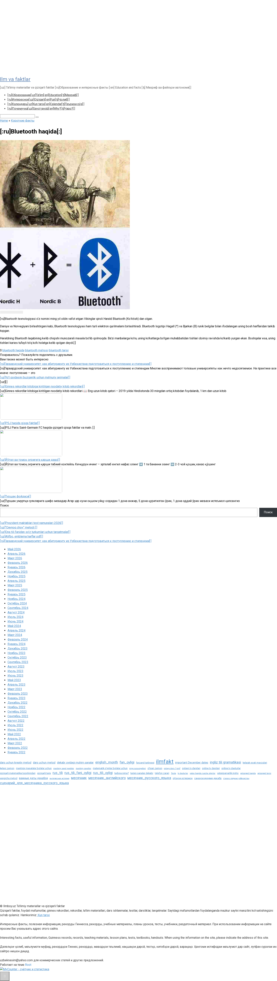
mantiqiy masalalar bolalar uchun (34, 768)
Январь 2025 (16, 594)
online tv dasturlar (231, 768)
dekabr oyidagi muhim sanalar (75, 762)
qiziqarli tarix (44, 773)
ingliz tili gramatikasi (225, 762)
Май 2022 (14, 734)
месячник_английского (107, 778)
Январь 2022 (16, 752)
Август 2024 (16, 612)
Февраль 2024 (18, 639)
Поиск (4, 505)
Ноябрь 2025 (16, 576)
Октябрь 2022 (17, 711)
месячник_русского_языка (149, 778)
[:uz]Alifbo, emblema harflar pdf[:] (21, 536)
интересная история (59, 778)
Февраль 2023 (18, 693)
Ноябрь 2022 (16, 707)
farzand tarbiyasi (145, 762)
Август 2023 (16, 666)
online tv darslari (211, 768)
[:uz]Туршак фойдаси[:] (15, 496)
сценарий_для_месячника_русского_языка (34, 783)
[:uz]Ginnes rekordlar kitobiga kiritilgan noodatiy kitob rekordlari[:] (42, 386)
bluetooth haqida (13, 350)
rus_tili (58, 773)
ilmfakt (165, 761)
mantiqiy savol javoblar (63, 768)
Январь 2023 (16, 698)
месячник (79, 778)
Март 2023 (15, 689)
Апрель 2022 (16, 739)
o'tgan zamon (155, 768)
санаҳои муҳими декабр (208, 778)
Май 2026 (14, 549)
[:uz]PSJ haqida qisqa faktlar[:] (20, 423)
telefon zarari (162, 773)
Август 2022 (16, 720)
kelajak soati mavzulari (255, 762)
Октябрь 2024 (17, 603)
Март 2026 (15, 558)
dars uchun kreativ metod (15, 762)
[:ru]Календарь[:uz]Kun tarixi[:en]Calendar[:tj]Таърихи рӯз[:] (46, 104)
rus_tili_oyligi (103, 773)
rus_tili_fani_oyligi (77, 773)
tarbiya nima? (121, 773)
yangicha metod (8, 778)
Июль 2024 (15, 617)
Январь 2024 (16, 644)
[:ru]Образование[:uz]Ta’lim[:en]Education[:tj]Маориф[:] (43, 95)
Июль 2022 (15, 725)
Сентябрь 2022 (18, 716)
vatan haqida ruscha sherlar (202, 773)
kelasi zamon (7, 768)
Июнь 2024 (15, 621)
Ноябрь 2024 (16, 599)
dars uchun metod (44, 762)
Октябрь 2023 (17, 657)
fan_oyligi (127, 762)
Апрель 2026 (16, 554)
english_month (106, 762)
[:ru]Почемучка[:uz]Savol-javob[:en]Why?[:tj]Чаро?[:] (41, 108)
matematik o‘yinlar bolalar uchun (110, 768)
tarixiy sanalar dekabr (141, 773)
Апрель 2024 (16, 630)
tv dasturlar (183, 773)
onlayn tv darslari (191, 768)
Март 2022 (15, 743)
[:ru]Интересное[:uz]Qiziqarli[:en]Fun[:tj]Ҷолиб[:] (39, 99)
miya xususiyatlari (137, 768)
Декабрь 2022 (18, 702)
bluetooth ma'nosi (36, 350)
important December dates (191, 762)
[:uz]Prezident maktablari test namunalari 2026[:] (31, 523)
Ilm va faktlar (15, 79)
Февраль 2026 (18, 563)
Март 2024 (15, 635)
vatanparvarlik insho (228, 773)
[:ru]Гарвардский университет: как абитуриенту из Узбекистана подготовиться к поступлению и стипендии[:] (75, 364)
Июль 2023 (15, 671)
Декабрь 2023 (18, 648)
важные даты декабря (33, 778)
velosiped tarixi (264, 773)
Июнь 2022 (15, 730)
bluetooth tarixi (59, 350)
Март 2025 (15, 585)
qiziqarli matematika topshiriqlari (17, 773)
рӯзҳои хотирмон (183, 778)
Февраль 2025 (18, 590)
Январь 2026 (16, 567)
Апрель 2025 (16, 581)
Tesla (173, 773)
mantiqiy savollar (83, 768)
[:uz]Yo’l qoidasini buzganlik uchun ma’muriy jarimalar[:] (35, 377)
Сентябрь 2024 (18, 608)
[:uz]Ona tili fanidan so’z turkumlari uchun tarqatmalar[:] (35, 532)
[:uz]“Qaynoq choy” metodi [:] (18, 527)
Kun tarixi (43, 915)
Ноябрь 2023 (16, 653)
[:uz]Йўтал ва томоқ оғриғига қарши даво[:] (30, 460)
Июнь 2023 (15, 675)
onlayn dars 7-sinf (172, 768)
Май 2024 (14, 626)
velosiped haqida (248, 773)
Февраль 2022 (18, 748)
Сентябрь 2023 (18, 662)
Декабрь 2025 (18, 572)
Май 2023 (14, 680)
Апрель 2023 (16, 684)
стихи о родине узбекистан (236, 778)
